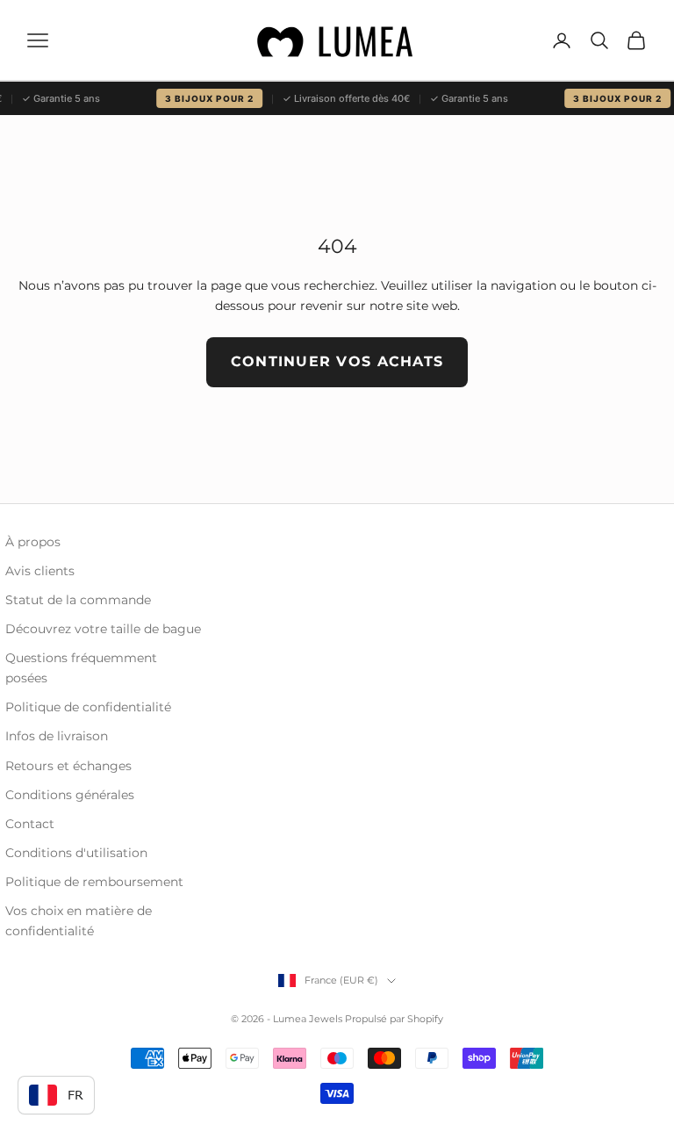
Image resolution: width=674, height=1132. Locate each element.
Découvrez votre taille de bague (103, 629)
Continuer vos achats (337, 361)
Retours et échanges (68, 766)
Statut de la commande (78, 600)
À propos (33, 542)
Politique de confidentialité (88, 707)
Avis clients (40, 571)
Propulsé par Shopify (394, 1019)
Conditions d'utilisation (76, 853)
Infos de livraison (56, 736)
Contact (29, 824)
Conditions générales (69, 795)
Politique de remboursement (94, 882)
